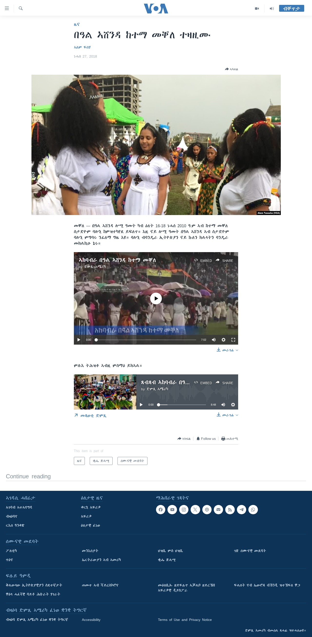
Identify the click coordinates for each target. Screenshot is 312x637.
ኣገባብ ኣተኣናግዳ (19, 507)
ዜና (77, 24)
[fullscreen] (233, 340)
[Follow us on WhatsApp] (253, 509)
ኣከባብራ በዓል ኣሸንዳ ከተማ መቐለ (117, 260)
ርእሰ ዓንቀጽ (15, 525)
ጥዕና (9, 560)
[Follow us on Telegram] (241, 509)
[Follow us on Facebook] (160, 509)
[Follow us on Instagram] (183, 509)
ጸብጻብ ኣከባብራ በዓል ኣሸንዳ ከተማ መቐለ (188, 382)
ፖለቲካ (11, 551)
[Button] (231, 69)
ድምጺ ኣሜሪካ (95, 267)
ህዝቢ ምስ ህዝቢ (170, 551)
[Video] (257, 8)
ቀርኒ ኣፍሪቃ (91, 507)
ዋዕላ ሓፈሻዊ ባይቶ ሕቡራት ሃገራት (33, 594)
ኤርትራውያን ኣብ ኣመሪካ (101, 560)
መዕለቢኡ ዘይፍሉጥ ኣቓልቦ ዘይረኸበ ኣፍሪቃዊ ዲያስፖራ (186, 588)
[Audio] (271, 8)
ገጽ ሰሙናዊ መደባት (250, 551)
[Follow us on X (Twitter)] (195, 509)
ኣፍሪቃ (86, 516)
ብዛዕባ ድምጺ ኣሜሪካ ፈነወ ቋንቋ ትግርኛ (37, 619)
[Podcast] (207, 509)
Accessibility (91, 619)
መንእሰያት (90, 551)
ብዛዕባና (11, 516)
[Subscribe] (218, 509)
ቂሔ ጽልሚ (167, 560)
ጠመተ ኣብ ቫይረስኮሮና (100, 585)
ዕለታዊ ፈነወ (90, 525)
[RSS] (229, 509)
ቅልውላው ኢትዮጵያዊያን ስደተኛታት (34, 585)
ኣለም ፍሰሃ (82, 47)
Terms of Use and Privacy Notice (185, 619)
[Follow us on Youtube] (172, 509)
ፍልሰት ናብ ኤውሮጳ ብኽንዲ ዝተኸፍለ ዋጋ (267, 585)
